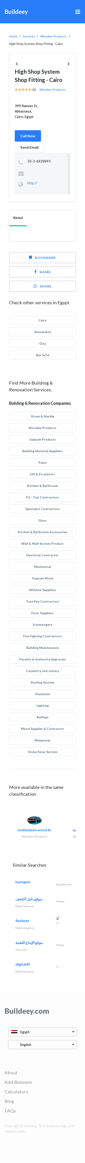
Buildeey (16, 11)
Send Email (29, 147)
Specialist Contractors (42, 509)
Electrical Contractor (42, 555)
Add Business (18, 1082)
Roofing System (42, 682)
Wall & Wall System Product (42, 543)
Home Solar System (42, 752)
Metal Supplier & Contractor (42, 729)
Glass (42, 520)
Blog (9, 1101)
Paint (43, 462)
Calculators (16, 1091)
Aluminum (42, 694)
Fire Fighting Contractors (42, 636)
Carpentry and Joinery (42, 671)
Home (13, 36)
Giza (42, 343)
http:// (32, 183)
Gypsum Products (42, 439)
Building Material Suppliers (42, 451)
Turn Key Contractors (42, 601)
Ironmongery (42, 624)
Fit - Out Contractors (42, 497)
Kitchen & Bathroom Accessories (43, 532)
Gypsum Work (42, 578)
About (11, 1072)
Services (29, 36)
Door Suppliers (42, 613)
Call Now (27, 136)
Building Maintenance (42, 648)
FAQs (10, 1110)
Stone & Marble (42, 416)
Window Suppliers (42, 590)
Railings (43, 717)
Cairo (42, 320)
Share (45, 272)
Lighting (42, 705)
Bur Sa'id (42, 355)
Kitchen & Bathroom (42, 486)
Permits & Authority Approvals (42, 659)
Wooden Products (53, 36)
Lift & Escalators (42, 474)
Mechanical (42, 567)
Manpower (42, 740)
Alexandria (42, 332)
